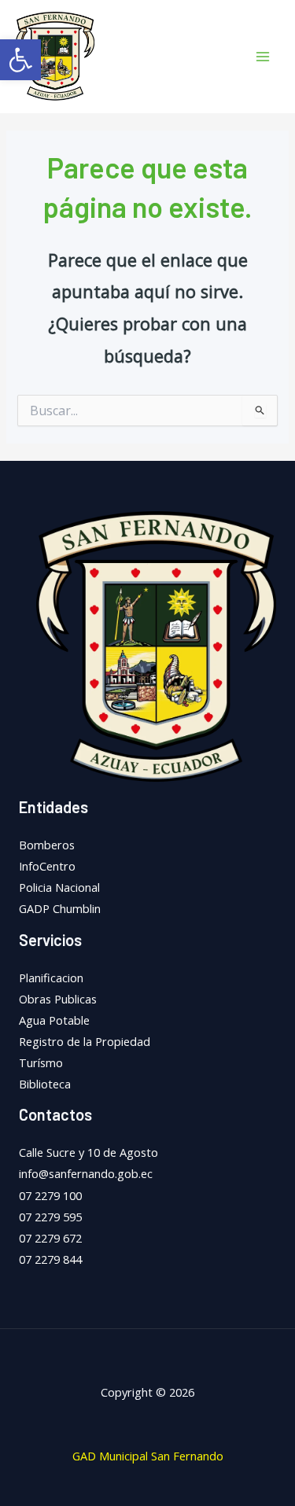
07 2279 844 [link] (50, 1259)
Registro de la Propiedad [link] (84, 1041)
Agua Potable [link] (54, 1020)
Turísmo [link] (41, 1062)
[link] (20, 59)
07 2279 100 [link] (50, 1195)
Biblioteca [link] (45, 1084)
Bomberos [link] (47, 844)
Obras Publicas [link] (58, 999)
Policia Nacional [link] (59, 887)
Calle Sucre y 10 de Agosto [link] (88, 1152)
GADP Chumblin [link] (60, 908)
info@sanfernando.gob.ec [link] (86, 1173)
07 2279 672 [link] (50, 1238)
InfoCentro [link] (47, 866)
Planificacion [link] (51, 977)
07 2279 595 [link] (50, 1216)
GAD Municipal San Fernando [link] (147, 1456)
